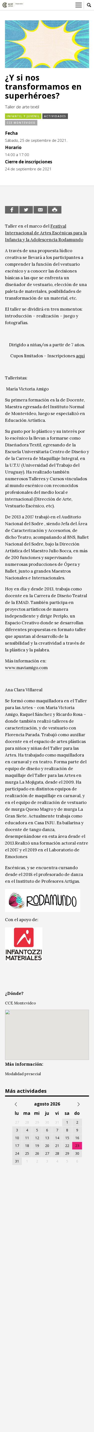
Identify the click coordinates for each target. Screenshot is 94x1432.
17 (17, 1145)
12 (37, 1137)
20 (47, 1145)
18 (27, 1145)
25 (27, 1153)
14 (57, 1137)
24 (17, 1153)
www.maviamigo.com (26, 667)
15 (67, 1137)
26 (37, 1153)
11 (27, 1137)
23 (77, 1145)
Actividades (55, 116)
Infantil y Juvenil (23, 116)
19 (37, 1145)
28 (57, 1153)
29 (67, 1153)
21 (57, 1145)
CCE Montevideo (21, 122)
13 (47, 1137)
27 (47, 1153)
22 (67, 1145)
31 (17, 1161)
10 (17, 1137)
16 (77, 1137)
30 (77, 1153)
